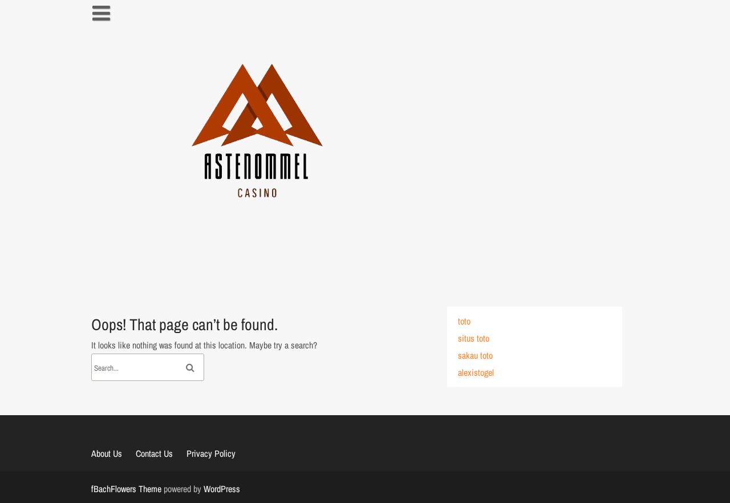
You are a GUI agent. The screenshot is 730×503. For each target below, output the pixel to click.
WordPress (222, 488)
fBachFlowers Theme (126, 488)
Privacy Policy (211, 453)
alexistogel (476, 372)
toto (464, 321)
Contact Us (154, 453)
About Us (106, 453)
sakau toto (475, 355)
